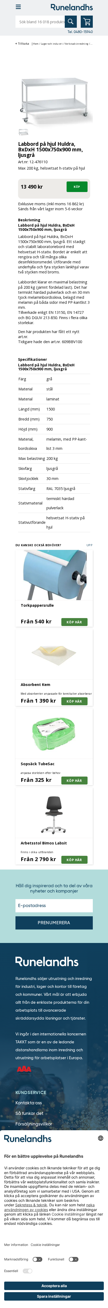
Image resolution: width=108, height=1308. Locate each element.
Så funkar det (29, 1113)
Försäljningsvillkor (33, 1124)
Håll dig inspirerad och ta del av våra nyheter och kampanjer (54, 888)
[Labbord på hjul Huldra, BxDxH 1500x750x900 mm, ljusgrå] (54, 100)
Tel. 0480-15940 (80, 32)
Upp (90, 545)
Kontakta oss (28, 1103)
